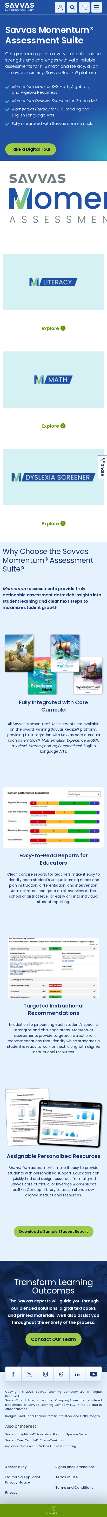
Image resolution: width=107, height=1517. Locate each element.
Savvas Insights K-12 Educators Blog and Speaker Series (46, 1434)
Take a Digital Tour (31, 149)
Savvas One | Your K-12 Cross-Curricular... (35, 1440)
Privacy (11, 1492)
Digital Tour (53, 1513)
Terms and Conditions (74, 1487)
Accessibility (16, 1466)
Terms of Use (66, 1477)
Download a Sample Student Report (53, 1231)
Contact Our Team (53, 1339)
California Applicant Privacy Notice (22, 1480)
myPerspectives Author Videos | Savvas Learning (40, 1446)
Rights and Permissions (75, 1466)
